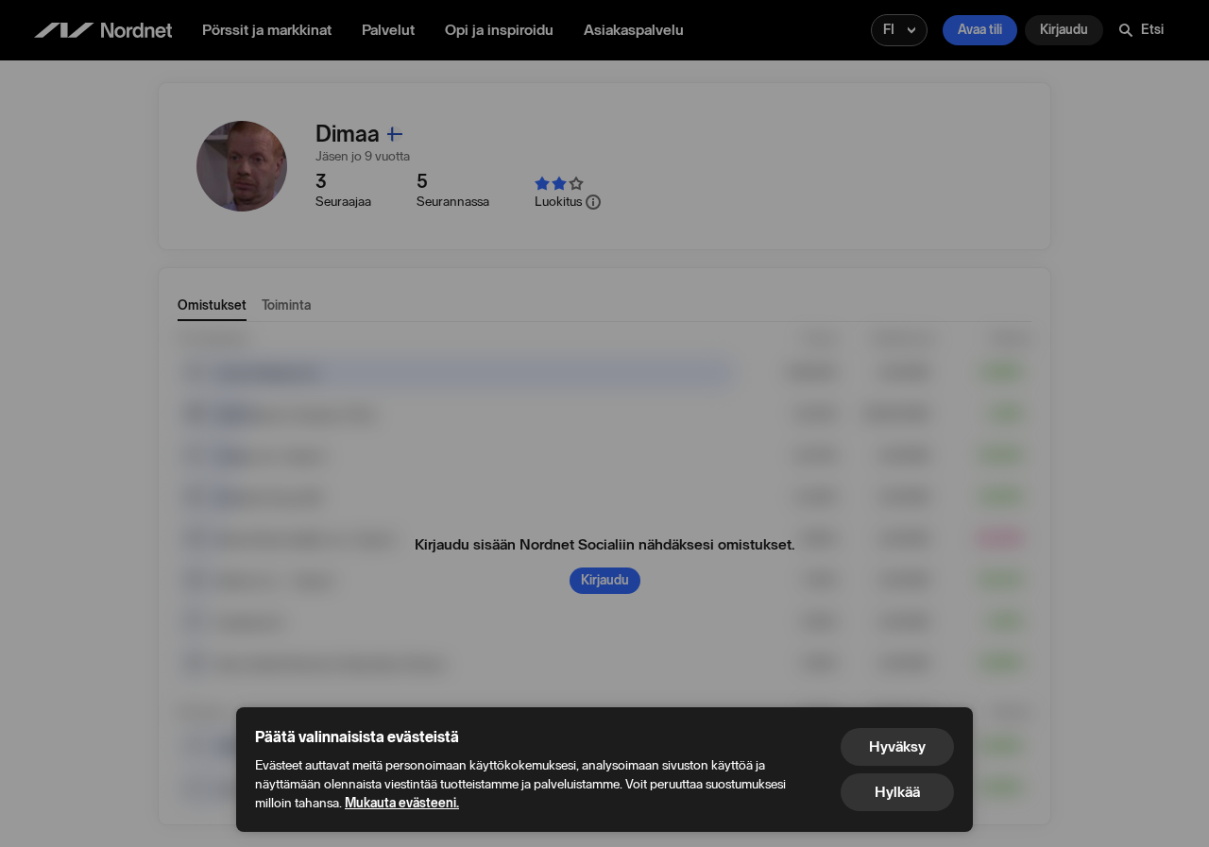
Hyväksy (897, 746)
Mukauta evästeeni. (402, 803)
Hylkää (897, 792)
